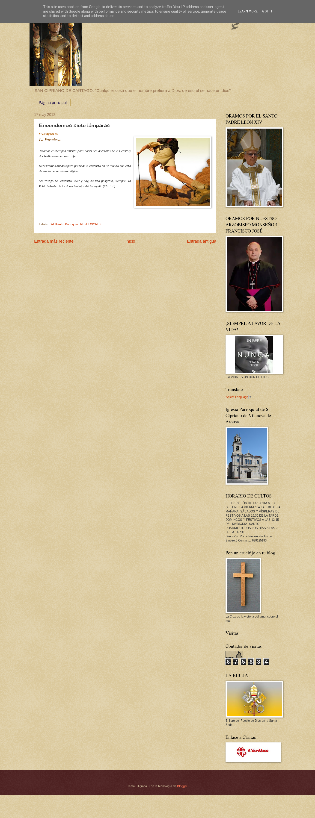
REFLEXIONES (90, 224)
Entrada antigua (201, 241)
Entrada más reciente (54, 241)
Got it (267, 11)
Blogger (182, 786)
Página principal (53, 102)
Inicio (130, 241)
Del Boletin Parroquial (64, 224)
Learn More (248, 11)
